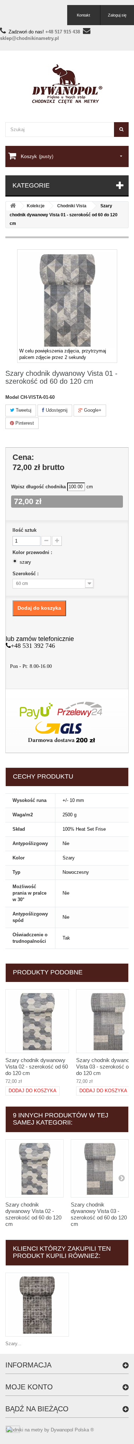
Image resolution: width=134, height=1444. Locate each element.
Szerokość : (26, 573)
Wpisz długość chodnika (38, 486)
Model (12, 397)
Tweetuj (22, 410)
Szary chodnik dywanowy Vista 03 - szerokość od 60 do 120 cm (99, 1214)
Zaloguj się (117, 15)
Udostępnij (56, 410)
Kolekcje (36, 205)
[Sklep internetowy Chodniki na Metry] (67, 84)
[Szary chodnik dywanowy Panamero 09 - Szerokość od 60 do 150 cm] (37, 1305)
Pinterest (24, 423)
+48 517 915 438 (62, 31)
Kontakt (83, 15)
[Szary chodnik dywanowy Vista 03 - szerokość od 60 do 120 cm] (100, 1168)
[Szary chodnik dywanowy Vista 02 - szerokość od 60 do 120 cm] (37, 1021)
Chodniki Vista (71, 205)
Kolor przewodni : (33, 552)
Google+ (92, 410)
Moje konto (29, 1387)
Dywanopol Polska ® (72, 1430)
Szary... (13, 1343)
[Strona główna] (13, 206)
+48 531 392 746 (33, 645)
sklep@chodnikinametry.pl (29, 38)
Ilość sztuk (24, 530)
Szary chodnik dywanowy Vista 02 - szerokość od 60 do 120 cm (36, 1066)
